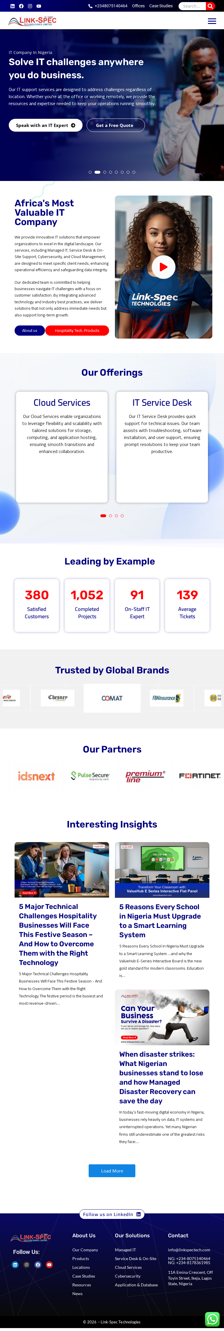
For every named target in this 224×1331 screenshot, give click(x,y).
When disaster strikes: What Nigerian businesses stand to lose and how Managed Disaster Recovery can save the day (161, 1077)
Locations (81, 1267)
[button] (90, 172)
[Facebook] (21, 6)
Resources (81, 1284)
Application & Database (136, 1284)
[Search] (210, 6)
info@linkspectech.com (189, 1249)
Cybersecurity (128, 1275)
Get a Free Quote (115, 150)
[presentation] (21, 458)
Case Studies (83, 1275)
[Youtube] (38, 6)
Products (80, 1258)
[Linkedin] (12, 6)
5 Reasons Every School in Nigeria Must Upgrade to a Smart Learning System (160, 921)
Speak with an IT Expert (42, 150)
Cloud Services (128, 1267)
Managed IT (125, 1249)
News (77, 1293)
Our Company (85, 1249)
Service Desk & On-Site (135, 1258)
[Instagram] (30, 6)
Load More (112, 1171)
